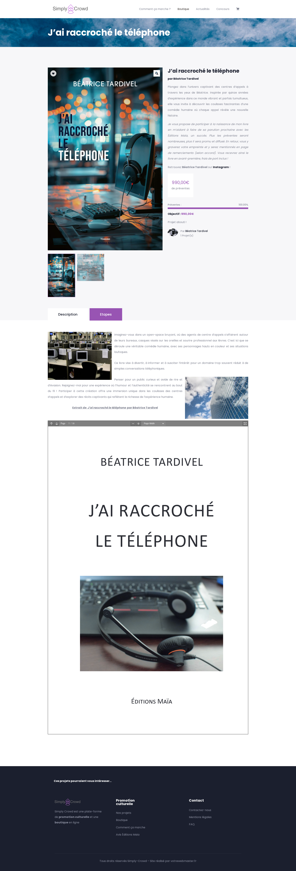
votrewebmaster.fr (183, 861)
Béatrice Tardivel (196, 231)
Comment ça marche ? (155, 9)
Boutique (183, 9)
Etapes (106, 314)
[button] (156, 73)
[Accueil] (70, 9)
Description (67, 314)
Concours (222, 9)
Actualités (202, 9)
